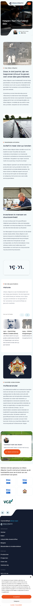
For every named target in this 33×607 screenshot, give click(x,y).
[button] (30, 577)
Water (3, 532)
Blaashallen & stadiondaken (11, 546)
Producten (4, 554)
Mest (2, 536)
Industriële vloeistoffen (9, 539)
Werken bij (4, 565)
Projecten (4, 558)
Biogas (3, 543)
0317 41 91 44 (4, 573)
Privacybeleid (18, 605)
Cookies (12, 605)
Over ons (4, 561)
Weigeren (16, 601)
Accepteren (16, 597)
